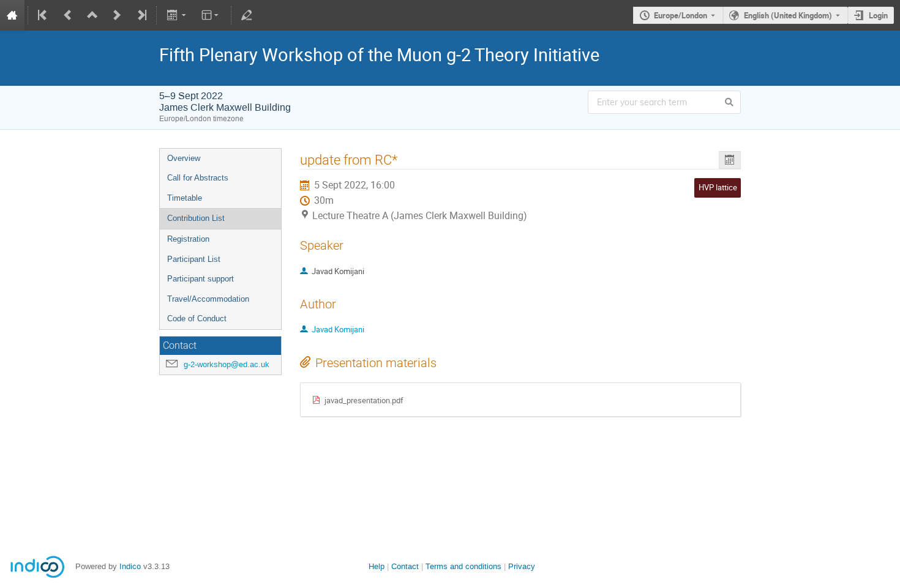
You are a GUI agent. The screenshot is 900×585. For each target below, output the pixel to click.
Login (878, 15)
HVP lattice (718, 187)
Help (376, 566)
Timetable (184, 198)
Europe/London (680, 15)
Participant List (193, 259)
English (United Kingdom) (788, 15)
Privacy (521, 566)
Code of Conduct (197, 318)
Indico (130, 566)
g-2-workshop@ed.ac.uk (226, 364)
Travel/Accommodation (208, 299)
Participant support (200, 278)
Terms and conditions (463, 566)
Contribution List (196, 218)
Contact (405, 566)
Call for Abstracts (197, 177)
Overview (183, 158)
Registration (188, 239)
